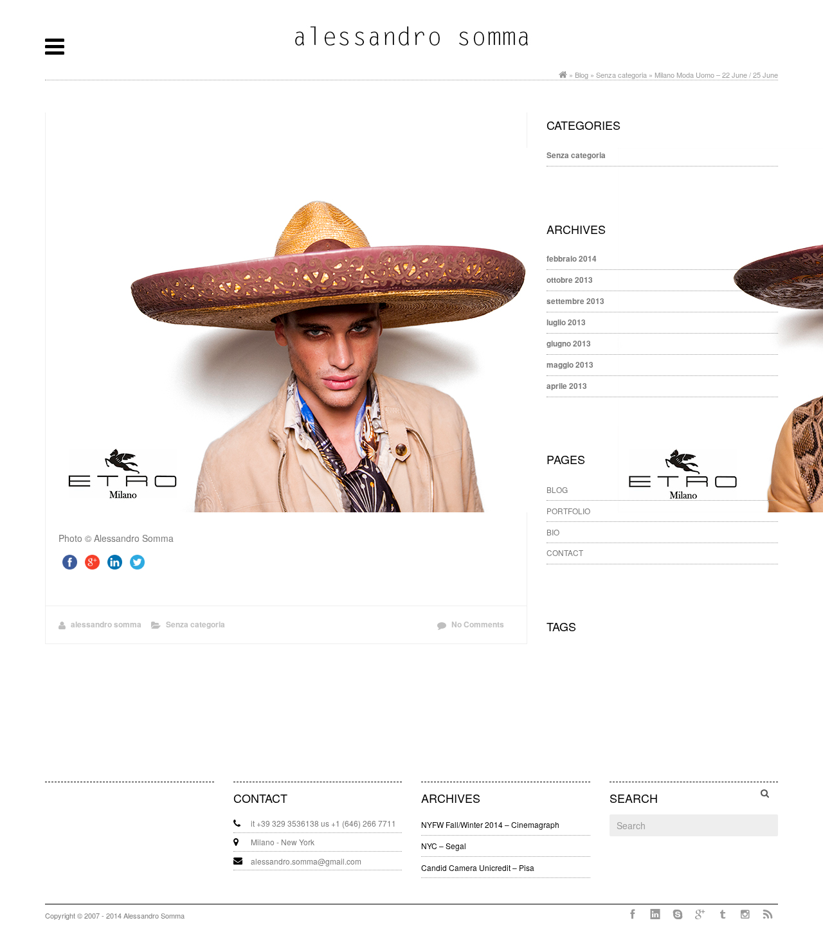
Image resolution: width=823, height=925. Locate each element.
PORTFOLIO (568, 510)
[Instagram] (745, 914)
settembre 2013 (575, 301)
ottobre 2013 (570, 279)
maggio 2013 (570, 364)
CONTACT (565, 552)
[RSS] (767, 914)
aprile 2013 (567, 386)
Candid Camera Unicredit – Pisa (477, 867)
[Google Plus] (700, 914)
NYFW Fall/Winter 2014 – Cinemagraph (490, 824)
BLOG (557, 489)
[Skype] (677, 914)
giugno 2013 (569, 343)
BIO (553, 531)
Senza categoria (621, 74)
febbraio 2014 (572, 258)
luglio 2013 (566, 322)
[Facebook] (632, 914)
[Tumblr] (722, 914)
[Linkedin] (655, 914)
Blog (581, 74)
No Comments (477, 624)
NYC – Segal (443, 845)
